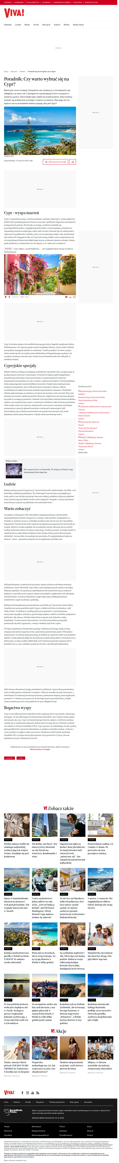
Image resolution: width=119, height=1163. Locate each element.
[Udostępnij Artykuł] (72, 162)
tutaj (24, 1160)
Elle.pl (89, 1126)
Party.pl (7, 1126)
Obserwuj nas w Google (57, 162)
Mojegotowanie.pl (38, 1131)
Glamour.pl (8, 1131)
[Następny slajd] (112, 1048)
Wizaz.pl (90, 1131)
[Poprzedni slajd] (4, 1048)
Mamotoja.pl (36, 1126)
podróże (10, 758)
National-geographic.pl (40, 1135)
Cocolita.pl (8, 1135)
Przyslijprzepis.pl (66, 1135)
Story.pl (90, 1135)
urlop (21, 758)
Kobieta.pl (63, 1131)
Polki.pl (62, 1126)
